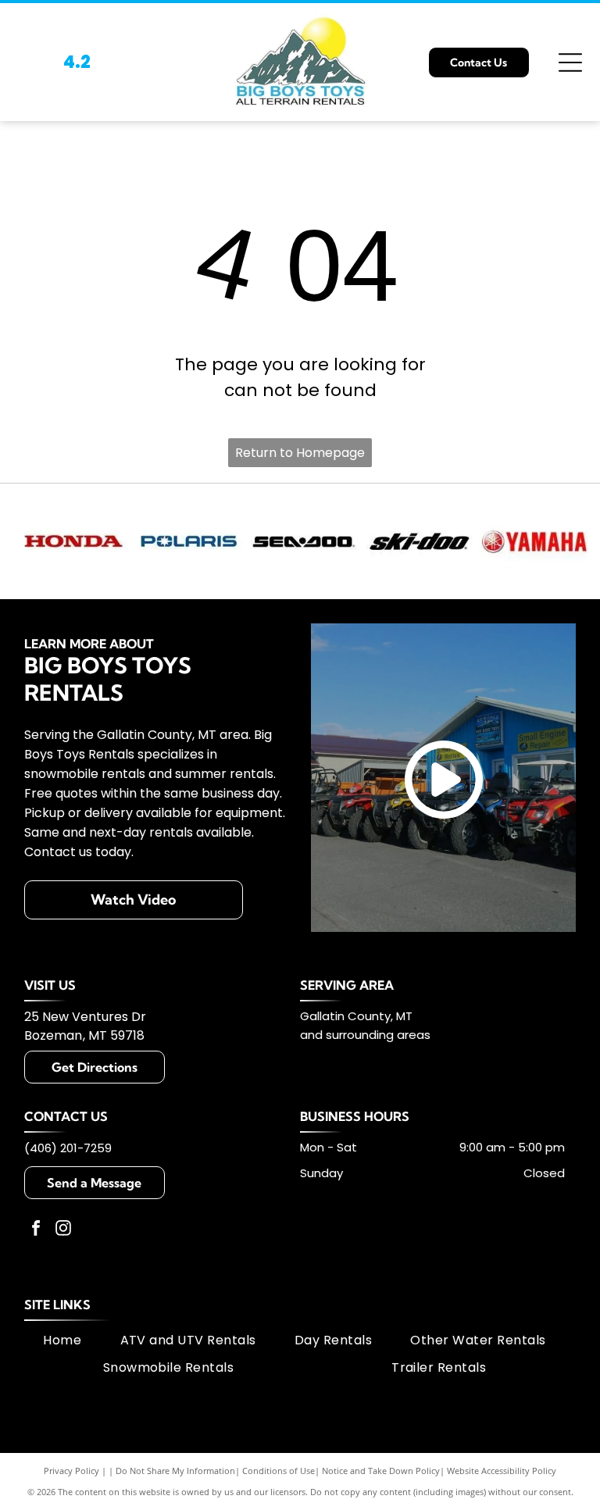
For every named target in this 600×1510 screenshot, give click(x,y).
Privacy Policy (71, 1470)
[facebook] (36, 1230)
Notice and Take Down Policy (381, 1470)
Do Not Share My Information (175, 1470)
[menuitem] (62, 1340)
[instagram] (63, 1230)
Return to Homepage (300, 453)
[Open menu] (570, 62)
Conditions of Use (278, 1470)
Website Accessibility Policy (501, 1470)
